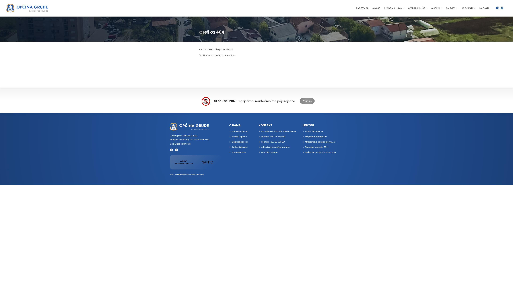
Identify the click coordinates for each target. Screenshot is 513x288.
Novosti (376, 8)
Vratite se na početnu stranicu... (217, 55)
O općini (435, 8)
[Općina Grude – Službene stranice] (27, 8)
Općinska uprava (393, 8)
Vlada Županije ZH (314, 131)
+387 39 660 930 (277, 142)
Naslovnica (362, 8)
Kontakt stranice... (270, 152)
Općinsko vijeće (416, 8)
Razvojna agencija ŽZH (316, 147)
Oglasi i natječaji (240, 142)
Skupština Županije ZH (316, 137)
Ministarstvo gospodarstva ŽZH (320, 142)
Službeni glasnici (240, 147)
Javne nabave (239, 152)
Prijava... (307, 101)
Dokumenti (467, 8)
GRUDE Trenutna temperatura (195, 162)
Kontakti (484, 8)
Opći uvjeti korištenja (180, 143)
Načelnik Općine (239, 131)
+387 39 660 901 (277, 137)
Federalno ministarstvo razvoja (320, 152)
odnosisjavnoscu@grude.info (275, 147)
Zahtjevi (450, 8)
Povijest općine (239, 137)
